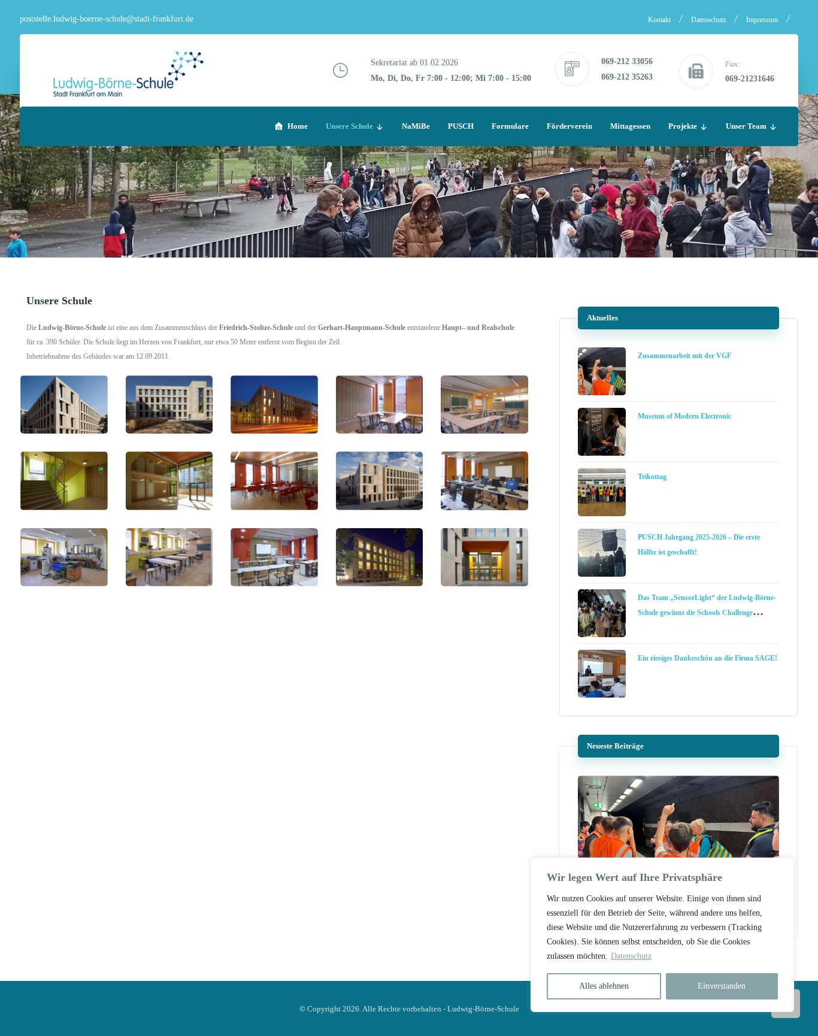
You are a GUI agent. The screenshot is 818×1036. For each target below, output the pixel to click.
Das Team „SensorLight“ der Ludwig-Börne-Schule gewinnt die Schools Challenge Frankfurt (707, 612)
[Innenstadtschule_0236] (379, 404)
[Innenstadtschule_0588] (484, 481)
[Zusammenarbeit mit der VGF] (602, 371)
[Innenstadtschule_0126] (64, 404)
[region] (662, 935)
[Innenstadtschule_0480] (274, 481)
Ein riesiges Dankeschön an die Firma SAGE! (707, 658)
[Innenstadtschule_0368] (64, 481)
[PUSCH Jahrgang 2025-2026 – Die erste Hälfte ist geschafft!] (602, 553)
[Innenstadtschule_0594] (64, 557)
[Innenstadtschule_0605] (274, 557)
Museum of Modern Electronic (684, 416)
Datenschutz (631, 956)
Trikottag (652, 476)
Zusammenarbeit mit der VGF (684, 356)
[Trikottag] (602, 492)
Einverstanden (722, 986)
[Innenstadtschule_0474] (169, 481)
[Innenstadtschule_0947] (379, 557)
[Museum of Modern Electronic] (602, 432)
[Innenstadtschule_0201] (169, 404)
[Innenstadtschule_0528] (379, 481)
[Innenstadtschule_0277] (484, 404)
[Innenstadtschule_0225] (274, 404)
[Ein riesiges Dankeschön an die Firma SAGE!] (602, 674)
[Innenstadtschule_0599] (169, 557)
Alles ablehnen (604, 986)
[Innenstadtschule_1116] (484, 557)
